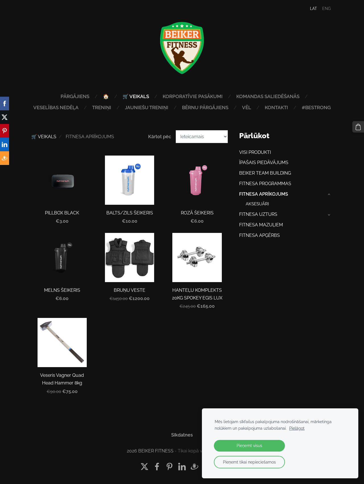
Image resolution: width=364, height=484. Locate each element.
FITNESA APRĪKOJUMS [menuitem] (263, 194)
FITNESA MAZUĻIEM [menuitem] (261, 224)
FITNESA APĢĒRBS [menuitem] (259, 235)
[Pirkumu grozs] (358, 127)
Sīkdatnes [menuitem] (182, 435)
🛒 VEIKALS (43, 136)
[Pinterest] (169, 466)
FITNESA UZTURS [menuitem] (258, 214)
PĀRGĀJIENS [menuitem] (75, 96)
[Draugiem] (194, 466)
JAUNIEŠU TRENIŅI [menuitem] (146, 107)
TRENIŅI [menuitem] (101, 107)
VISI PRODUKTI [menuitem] (255, 152)
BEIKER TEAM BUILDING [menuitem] (265, 173)
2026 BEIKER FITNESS (150, 451)
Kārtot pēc (159, 136)
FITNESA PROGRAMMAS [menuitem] (265, 183)
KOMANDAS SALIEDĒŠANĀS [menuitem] (267, 96)
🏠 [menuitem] (106, 96)
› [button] (329, 194)
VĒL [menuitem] (246, 107)
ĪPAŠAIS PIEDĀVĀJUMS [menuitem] (263, 162)
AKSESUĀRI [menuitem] (257, 203)
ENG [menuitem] (326, 8)
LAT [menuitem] (313, 8)
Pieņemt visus (249, 445)
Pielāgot (297, 428)
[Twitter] (144, 466)
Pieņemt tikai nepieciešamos (249, 462)
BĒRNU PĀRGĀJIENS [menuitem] (205, 107)
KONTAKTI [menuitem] (276, 107)
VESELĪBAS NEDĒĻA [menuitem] (55, 107)
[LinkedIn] (182, 466)
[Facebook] (157, 466)
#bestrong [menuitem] (316, 107)
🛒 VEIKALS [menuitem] (136, 96)
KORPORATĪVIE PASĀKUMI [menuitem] (193, 96)
